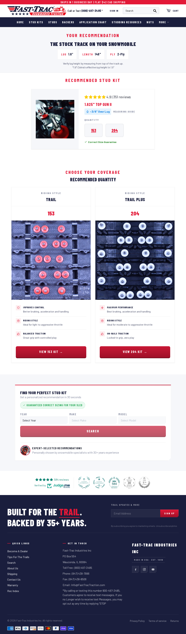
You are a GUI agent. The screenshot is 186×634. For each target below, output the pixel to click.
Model (122, 414)
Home (20, 22)
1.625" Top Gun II (98, 104)
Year (23, 414)
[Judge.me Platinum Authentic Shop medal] (84, 482)
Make (72, 414)
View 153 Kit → (51, 352)
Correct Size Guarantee (102, 142)
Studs (52, 22)
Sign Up (169, 513)
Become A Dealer (17, 551)
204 (115, 130)
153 (93, 130)
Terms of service (157, 620)
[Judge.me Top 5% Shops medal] (144, 482)
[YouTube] (152, 569)
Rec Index (13, 591)
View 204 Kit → (135, 352)
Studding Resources (126, 22)
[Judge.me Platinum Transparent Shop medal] (99, 482)
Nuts (150, 22)
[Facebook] (135, 569)
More (162, 22)
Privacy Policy (137, 620)
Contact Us (14, 579)
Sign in (114, 10)
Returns (174, 620)
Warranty (12, 585)
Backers (68, 22)
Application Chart (93, 22)
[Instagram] (144, 569)
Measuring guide (124, 111)
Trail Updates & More (125, 505)
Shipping (12, 574)
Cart (176, 10)
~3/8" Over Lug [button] (100, 111)
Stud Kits (36, 22)
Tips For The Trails (18, 557)
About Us (12, 568)
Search (11, 562)
